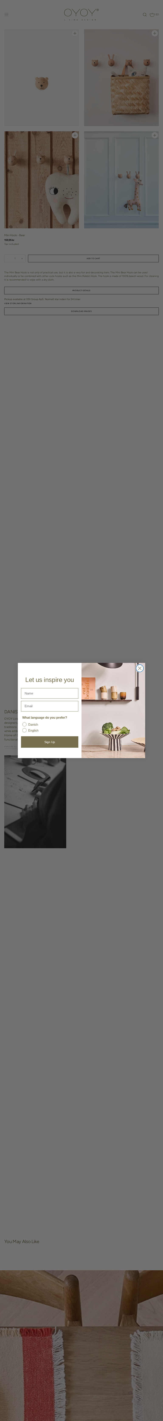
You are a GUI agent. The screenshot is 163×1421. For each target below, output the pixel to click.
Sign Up (49, 742)
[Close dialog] (139, 668)
